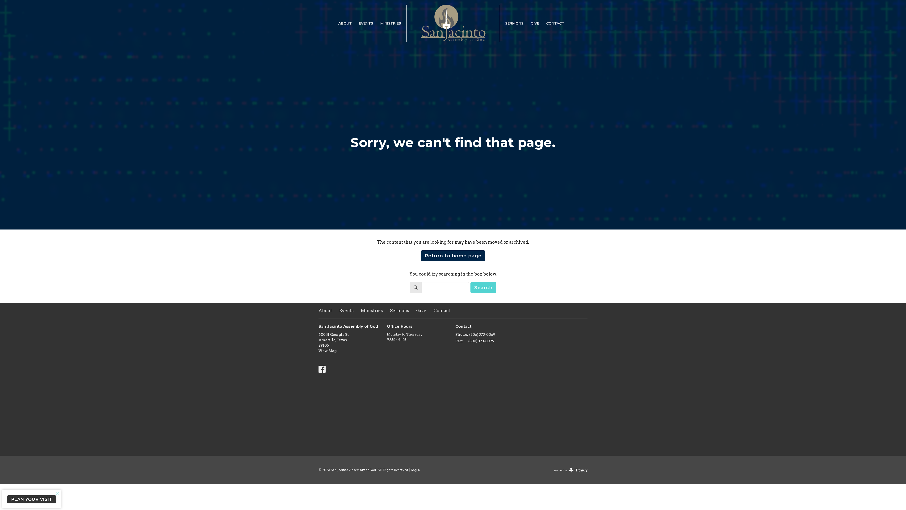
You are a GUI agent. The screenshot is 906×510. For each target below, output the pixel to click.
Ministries (390, 23)
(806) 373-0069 (482, 334)
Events (366, 23)
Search (483, 287)
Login (415, 470)
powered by (568, 474)
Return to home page (453, 256)
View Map (328, 351)
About (345, 23)
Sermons (514, 23)
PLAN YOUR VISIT (31, 499)
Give (535, 23)
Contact (555, 23)
